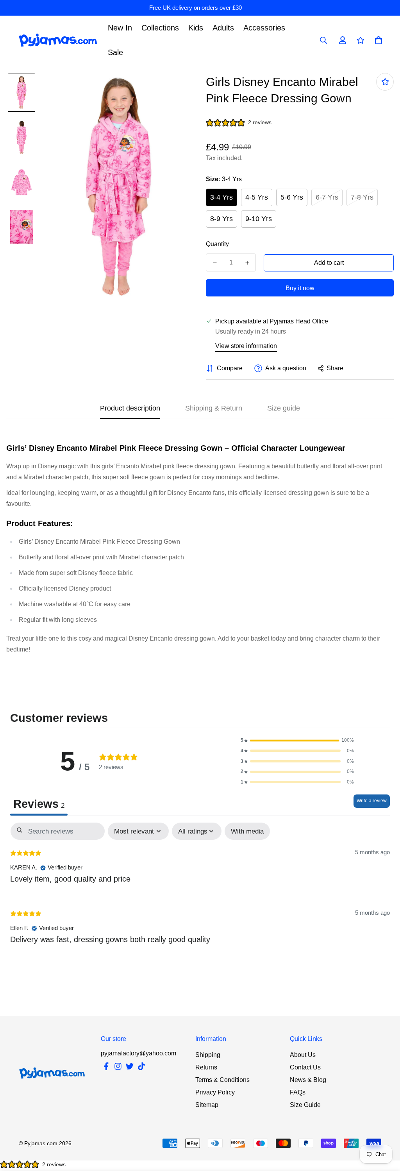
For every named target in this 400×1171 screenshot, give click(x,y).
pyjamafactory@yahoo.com (138, 1053)
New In (120, 27)
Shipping (207, 1054)
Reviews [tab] (38, 804)
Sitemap (206, 1104)
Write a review (372, 800)
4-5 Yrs (256, 197)
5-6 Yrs (291, 197)
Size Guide (305, 1104)
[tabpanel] (200, 889)
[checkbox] (247, 831)
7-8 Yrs (362, 197)
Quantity (217, 244)
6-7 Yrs (327, 197)
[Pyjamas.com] (58, 40)
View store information (246, 346)
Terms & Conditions (222, 1079)
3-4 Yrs (221, 197)
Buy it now (300, 288)
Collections (160, 27)
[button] (297, 740)
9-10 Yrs (258, 219)
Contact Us (305, 1067)
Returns (206, 1067)
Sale (115, 52)
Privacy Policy (215, 1092)
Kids (195, 27)
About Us (303, 1054)
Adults (223, 27)
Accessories (264, 27)
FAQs (297, 1092)
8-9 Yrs (221, 219)
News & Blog (308, 1079)
